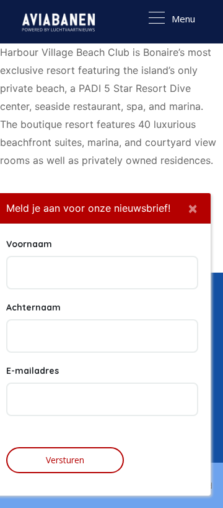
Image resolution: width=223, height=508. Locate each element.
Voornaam (29, 244)
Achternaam (33, 307)
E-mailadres (32, 370)
